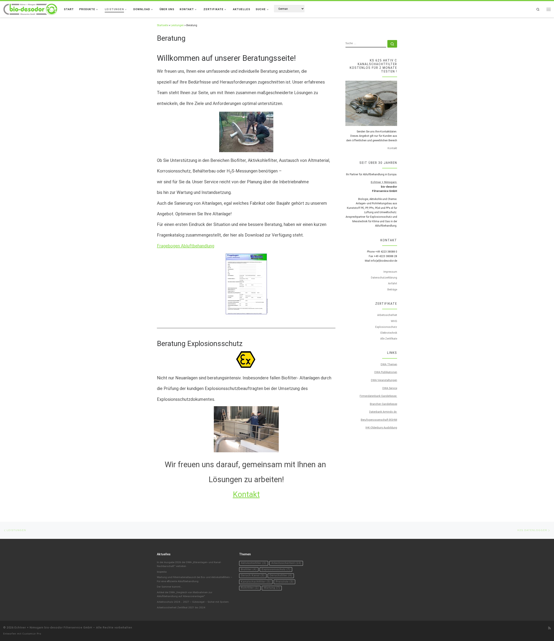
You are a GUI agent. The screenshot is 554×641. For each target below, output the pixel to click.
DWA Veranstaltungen (384, 380)
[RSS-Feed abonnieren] (549, 628)
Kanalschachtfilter (256, 581)
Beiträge (392, 289)
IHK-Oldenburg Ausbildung (381, 427)
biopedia (162, 571)
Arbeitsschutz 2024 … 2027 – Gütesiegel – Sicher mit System (193, 601)
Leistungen (177, 25)
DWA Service (389, 388)
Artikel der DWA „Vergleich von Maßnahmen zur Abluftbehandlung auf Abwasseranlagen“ (184, 594)
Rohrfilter (250, 587)
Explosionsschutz (386, 327)
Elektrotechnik (388, 332)
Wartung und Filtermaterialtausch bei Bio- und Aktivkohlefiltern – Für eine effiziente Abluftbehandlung (194, 579)
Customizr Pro (31, 633)
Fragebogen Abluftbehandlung (185, 245)
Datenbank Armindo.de (383, 411)
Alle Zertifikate (388, 338)
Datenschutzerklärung (384, 277)
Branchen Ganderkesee (383, 404)
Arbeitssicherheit (387, 315)
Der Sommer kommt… (169, 586)
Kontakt (246, 494)
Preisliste (284, 581)
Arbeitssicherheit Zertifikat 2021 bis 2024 (181, 607)
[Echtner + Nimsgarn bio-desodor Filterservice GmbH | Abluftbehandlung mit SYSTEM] (30, 9)
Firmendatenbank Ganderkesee (378, 396)
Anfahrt (392, 283)
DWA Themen (389, 364)
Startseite (162, 25)
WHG (394, 321)
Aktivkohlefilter (253, 563)
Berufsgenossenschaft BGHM (379, 419)
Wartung (272, 587)
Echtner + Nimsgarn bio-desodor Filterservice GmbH (53, 627)
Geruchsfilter (281, 575)
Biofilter (248, 569)
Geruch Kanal (252, 575)
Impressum (390, 271)
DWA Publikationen (385, 372)
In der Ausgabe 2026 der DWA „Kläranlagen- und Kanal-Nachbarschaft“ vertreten (189, 564)
